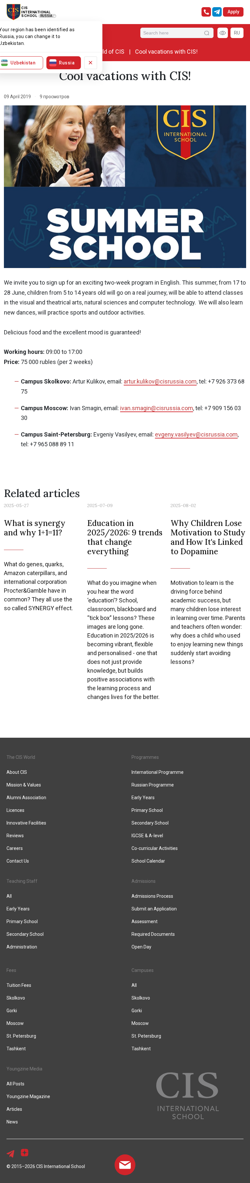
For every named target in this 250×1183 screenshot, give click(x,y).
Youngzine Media (24, 1068)
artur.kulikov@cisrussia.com (160, 381)
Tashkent (141, 1048)
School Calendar (148, 861)
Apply (233, 11)
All (134, 985)
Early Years (143, 797)
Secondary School (150, 823)
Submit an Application (154, 908)
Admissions (144, 881)
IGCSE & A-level (147, 835)
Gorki (137, 1010)
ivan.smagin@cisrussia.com (156, 408)
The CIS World (21, 757)
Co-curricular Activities (155, 848)
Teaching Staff (22, 881)
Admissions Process (152, 896)
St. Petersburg (146, 1036)
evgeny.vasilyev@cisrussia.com (196, 434)
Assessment (145, 921)
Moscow (140, 1023)
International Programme (158, 772)
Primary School (147, 810)
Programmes (145, 757)
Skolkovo (141, 998)
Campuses (143, 970)
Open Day (141, 946)
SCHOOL (29, 16)
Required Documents (153, 934)
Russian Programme (153, 784)
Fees (11, 970)
